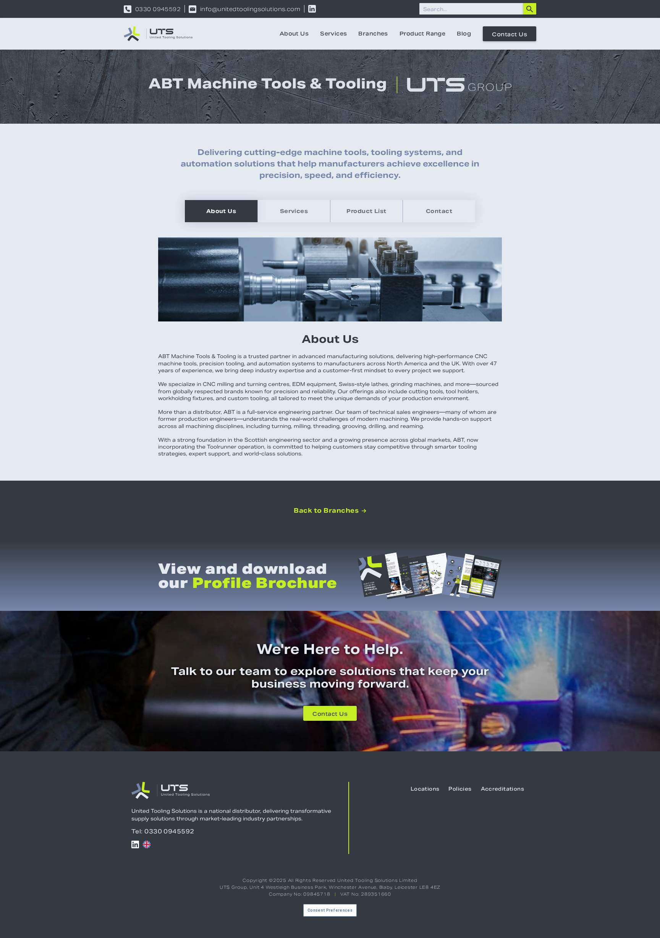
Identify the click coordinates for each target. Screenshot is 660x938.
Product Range (422, 33)
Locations (425, 789)
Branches (373, 33)
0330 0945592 (158, 9)
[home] (158, 34)
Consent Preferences (330, 910)
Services (333, 33)
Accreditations (502, 789)
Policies (459, 789)
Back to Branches (330, 510)
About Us (294, 33)
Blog (464, 33)
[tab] (221, 211)
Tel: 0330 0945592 (162, 831)
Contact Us (509, 34)
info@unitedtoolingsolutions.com (250, 9)
